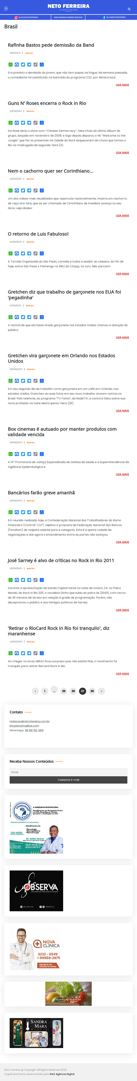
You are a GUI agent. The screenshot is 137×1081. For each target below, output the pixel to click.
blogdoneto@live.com (24, 726)
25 (63, 691)
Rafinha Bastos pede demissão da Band (51, 45)
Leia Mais (122, 85)
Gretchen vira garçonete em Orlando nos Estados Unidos (61, 358)
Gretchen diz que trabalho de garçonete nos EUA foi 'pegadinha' (64, 295)
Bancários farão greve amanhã (41, 493)
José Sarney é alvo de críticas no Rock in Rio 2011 (61, 561)
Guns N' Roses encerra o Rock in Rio (47, 103)
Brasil (29, 53)
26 (73, 691)
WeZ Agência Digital (62, 1074)
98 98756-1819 (34, 730)
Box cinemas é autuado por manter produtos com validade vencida (62, 432)
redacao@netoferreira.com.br (30, 721)
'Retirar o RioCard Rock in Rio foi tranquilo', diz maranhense (58, 631)
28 (92, 691)
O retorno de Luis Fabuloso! (38, 234)
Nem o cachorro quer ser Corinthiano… (50, 171)
